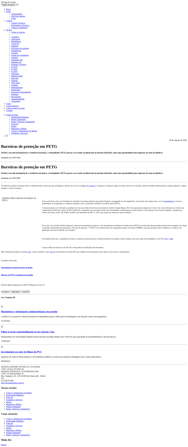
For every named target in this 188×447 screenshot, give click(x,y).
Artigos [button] (9, 21)
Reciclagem (16, 97)
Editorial (14, 46)
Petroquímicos (17, 87)
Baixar (3, 445)
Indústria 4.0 (16, 62)
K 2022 (14, 69)
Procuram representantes (21, 92)
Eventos (14, 53)
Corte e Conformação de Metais (24, 131)
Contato (9, 110)
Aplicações (15, 39)
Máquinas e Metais (18, 129)
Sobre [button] (8, 11)
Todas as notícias (18, 32)
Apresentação (16, 14)
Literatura (15, 74)
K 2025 (14, 71)
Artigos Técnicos (18, 23)
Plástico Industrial (18, 119)
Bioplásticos (16, 41)
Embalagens (16, 51)
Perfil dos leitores (18, 16)
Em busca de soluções (20, 48)
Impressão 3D (17, 60)
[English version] (7, 136)
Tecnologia (15, 101)
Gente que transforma (20, 55)
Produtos (14, 94)
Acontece (15, 37)
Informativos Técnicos (20, 25)
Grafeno (14, 57)
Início (8, 9)
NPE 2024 (15, 83)
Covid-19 (15, 44)
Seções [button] (9, 30)
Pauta (13, 18)
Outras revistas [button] (12, 115)
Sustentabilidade (17, 99)
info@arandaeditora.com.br (12, 383)
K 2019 (14, 67)
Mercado (14, 78)
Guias (8, 104)
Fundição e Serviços (19, 133)
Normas (14, 81)
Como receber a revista (15, 108)
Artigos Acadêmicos (19, 28)
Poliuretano (15, 90)
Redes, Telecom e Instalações (23, 122)
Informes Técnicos (18, 64)
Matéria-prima (17, 76)
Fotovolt (14, 124)
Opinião (14, 85)
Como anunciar (12, 106)
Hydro (13, 126)
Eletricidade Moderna (20, 117)
